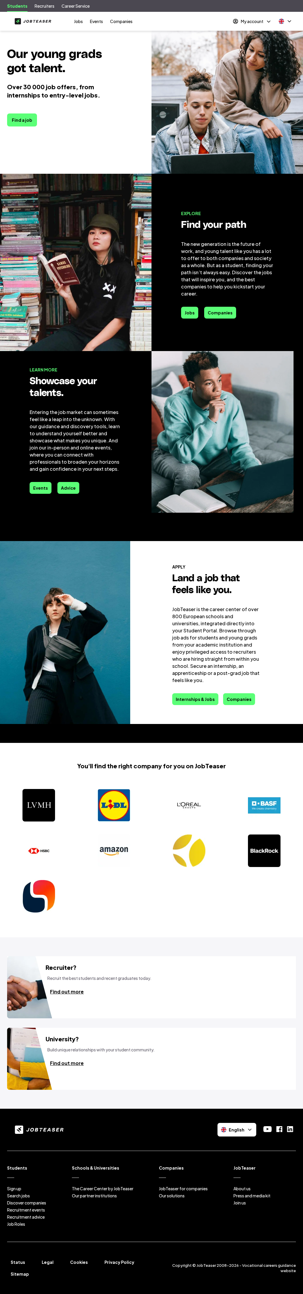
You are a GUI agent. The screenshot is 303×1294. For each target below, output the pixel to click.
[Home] (31, 21)
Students (17, 6)
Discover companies (26, 1202)
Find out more (67, 991)
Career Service (76, 6)
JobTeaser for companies (183, 1188)
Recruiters (44, 6)
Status (18, 1262)
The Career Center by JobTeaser (102, 1188)
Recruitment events (26, 1209)
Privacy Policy (119, 1262)
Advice (68, 488)
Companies (121, 21)
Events (96, 21)
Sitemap (20, 1274)
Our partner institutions (94, 1195)
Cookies (79, 1262)
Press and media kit (251, 1195)
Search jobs (18, 1195)
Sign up (14, 1188)
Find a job (22, 120)
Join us (239, 1202)
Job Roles (16, 1224)
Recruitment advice (26, 1217)
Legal (48, 1262)
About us (242, 1188)
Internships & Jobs (195, 699)
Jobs (78, 21)
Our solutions (172, 1195)
